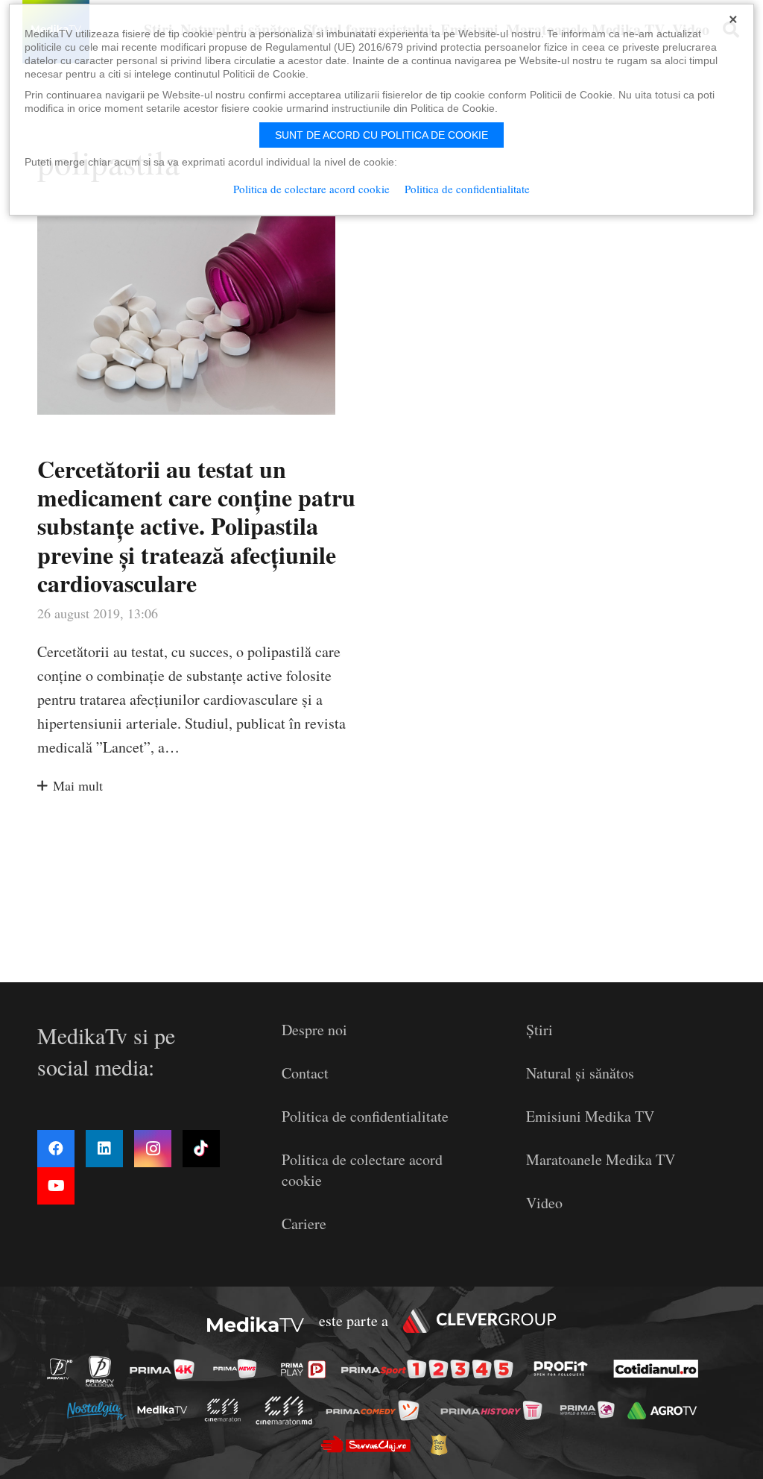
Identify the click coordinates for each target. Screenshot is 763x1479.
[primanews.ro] (239, 1368)
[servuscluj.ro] (369, 1444)
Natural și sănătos (580, 1073)
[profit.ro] (565, 1368)
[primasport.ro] (430, 1369)
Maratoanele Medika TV (600, 1159)
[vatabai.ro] (443, 1445)
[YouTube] (56, 1186)
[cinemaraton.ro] (226, 1410)
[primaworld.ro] (591, 1409)
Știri (539, 1030)
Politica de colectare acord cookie (311, 188)
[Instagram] (152, 1148)
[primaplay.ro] (307, 1369)
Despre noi (314, 1030)
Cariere (304, 1223)
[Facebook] (56, 1148)
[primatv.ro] (64, 1368)
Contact (305, 1073)
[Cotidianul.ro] (660, 1369)
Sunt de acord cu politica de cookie (381, 135)
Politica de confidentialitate (365, 1116)
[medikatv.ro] (166, 1409)
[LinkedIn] (104, 1148)
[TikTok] (201, 1148)
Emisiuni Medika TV (590, 1116)
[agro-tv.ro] (665, 1410)
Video (544, 1203)
